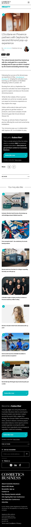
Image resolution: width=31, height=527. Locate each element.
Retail (8, 54)
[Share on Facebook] (14, 167)
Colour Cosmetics (26, 221)
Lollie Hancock (7, 48)
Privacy (19, 523)
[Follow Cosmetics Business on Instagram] (11, 466)
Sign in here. (18, 160)
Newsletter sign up (8, 489)
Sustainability (26, 333)
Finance (27, 277)
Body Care (27, 249)
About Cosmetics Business (10, 484)
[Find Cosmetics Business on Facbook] (20, 466)
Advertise (5, 502)
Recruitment (26, 305)
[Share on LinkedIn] (9, 167)
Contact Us (5, 491)
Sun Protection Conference (11, 499)
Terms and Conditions (9, 523)
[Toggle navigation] (28, 2)
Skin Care (3, 54)
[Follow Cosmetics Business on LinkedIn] (15, 466)
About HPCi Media (8, 486)
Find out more (6, 444)
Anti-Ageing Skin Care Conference (13, 497)
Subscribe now (10, 155)
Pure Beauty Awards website (11, 494)
